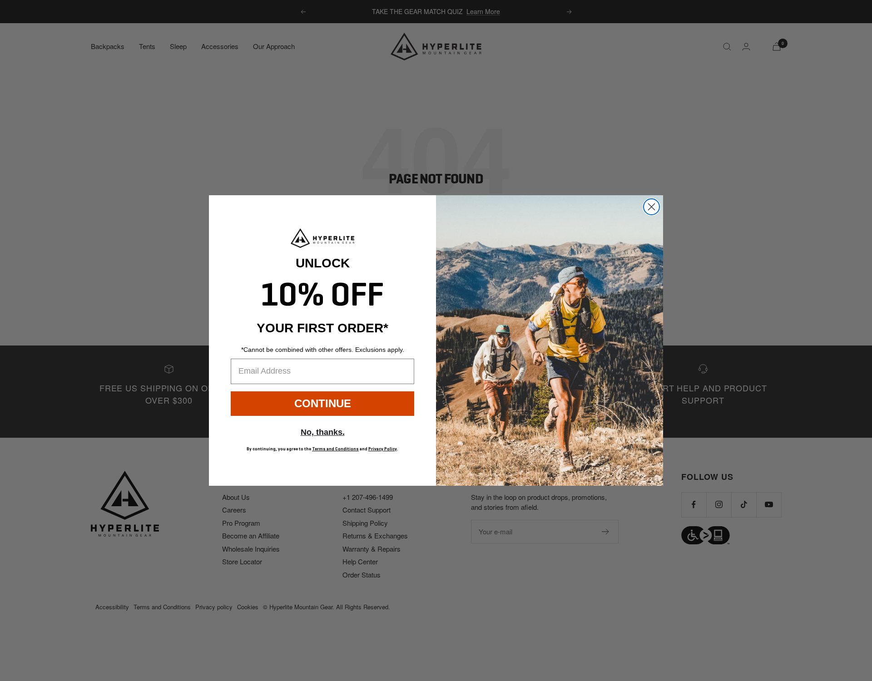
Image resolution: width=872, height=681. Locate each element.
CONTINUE (322, 403)
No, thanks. (323, 432)
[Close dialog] (651, 207)
